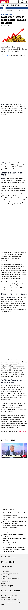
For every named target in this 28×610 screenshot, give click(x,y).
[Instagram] (6, 562)
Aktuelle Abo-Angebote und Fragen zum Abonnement (11, 600)
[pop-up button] (22, 455)
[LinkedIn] (14, 562)
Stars (12, 5)
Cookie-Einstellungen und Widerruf (10, 578)
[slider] (8, 455)
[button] (14, 450)
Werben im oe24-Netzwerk (7, 580)
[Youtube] (10, 562)
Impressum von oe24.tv (7, 587)
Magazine (17, 5)
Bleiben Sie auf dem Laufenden (9, 557)
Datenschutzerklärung (6, 575)
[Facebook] (2, 562)
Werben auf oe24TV (6, 582)
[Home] (1, 10)
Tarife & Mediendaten (6, 598)
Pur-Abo (3, 583)
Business (4, 8)
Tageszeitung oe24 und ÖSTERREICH (10, 591)
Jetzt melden (22, 432)
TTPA (2, 604)
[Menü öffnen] (26, 5)
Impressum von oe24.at (7, 585)
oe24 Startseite (5, 571)
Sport (7, 5)
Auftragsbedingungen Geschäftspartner (11, 596)
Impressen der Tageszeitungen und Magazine (12, 603)
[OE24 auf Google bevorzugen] (24, 55)
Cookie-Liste (4, 577)
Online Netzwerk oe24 (6, 566)
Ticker (2, 5)
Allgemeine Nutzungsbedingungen (9, 573)
